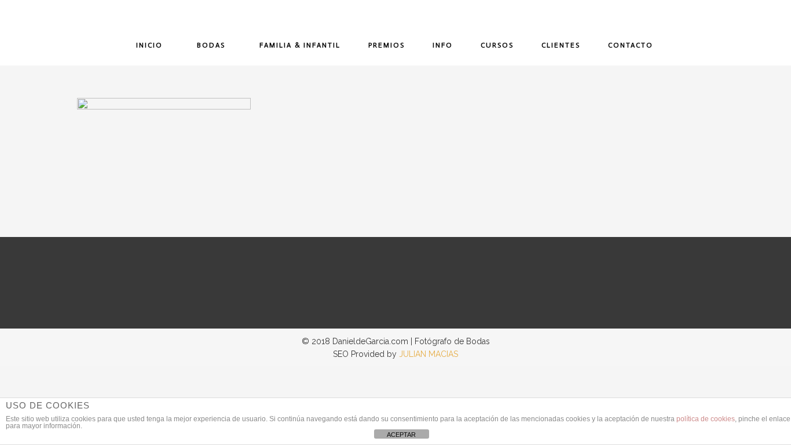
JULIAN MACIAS (428, 354)
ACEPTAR (401, 434)
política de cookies (705, 419)
